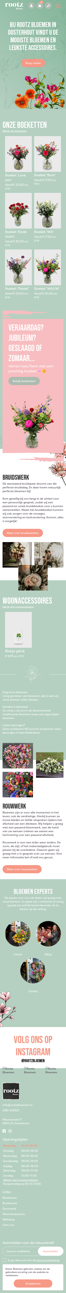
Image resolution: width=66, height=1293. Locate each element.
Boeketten (10, 1198)
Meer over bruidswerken (23, 533)
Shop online (33, 63)
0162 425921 (48, 5)
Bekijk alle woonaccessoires (18, 606)
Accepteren (33, 1283)
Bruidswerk (10, 1203)
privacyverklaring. (48, 1260)
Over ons (8, 1225)
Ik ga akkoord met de (34, 1260)
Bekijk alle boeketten (15, 131)
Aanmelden (50, 1251)
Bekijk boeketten (24, 381)
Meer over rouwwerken (22, 869)
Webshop (9, 1219)
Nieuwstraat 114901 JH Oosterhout (16, 1121)
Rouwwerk (9, 1208)
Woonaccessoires (14, 1214)
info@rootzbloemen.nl (17, 1105)
